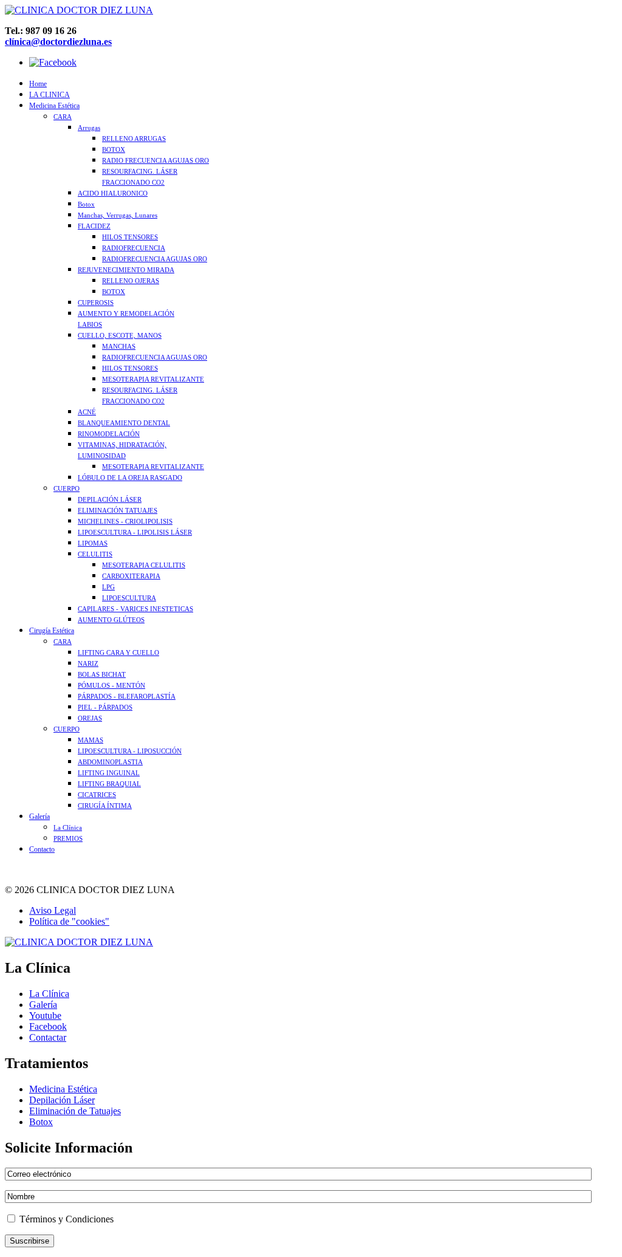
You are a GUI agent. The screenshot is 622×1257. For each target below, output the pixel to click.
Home (38, 84)
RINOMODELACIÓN (109, 433)
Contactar (47, 1037)
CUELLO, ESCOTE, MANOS (120, 335)
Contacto (42, 849)
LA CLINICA (49, 95)
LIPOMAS (93, 543)
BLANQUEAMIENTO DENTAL (124, 422)
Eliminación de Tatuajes (75, 1111)
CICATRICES (97, 794)
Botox (86, 204)
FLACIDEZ (94, 226)
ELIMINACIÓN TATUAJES (117, 510)
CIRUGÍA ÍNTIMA (105, 805)
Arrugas (89, 127)
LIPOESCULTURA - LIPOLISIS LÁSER (135, 532)
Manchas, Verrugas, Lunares (117, 215)
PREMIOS (68, 838)
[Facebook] (53, 62)
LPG (108, 587)
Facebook (48, 1026)
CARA (62, 116)
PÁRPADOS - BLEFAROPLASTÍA (127, 696)
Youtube (45, 1015)
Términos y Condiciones (65, 1219)
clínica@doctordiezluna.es (58, 41)
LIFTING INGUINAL (109, 772)
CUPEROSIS (96, 302)
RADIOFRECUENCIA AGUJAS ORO (154, 258)
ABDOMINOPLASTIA (110, 762)
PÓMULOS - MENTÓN (111, 685)
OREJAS (90, 718)
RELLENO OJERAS (130, 280)
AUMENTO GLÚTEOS (111, 619)
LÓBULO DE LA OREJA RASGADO (130, 477)
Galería (39, 816)
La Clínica (67, 827)
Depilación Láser (62, 1100)
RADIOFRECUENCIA (133, 248)
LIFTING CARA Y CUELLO (118, 652)
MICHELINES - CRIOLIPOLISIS (125, 521)
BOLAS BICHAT (102, 674)
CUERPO (66, 488)
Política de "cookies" (69, 921)
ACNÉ (87, 412)
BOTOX (113, 149)
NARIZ (88, 663)
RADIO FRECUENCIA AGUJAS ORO (155, 160)
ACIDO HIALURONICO (113, 193)
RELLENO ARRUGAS (134, 138)
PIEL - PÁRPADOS (105, 707)
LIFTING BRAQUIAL (109, 783)
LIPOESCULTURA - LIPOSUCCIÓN (130, 751)
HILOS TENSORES (130, 237)
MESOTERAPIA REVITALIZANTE (153, 379)
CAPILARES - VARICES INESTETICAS (135, 608)
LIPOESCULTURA (129, 597)
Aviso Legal (52, 910)
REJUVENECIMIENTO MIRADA (126, 269)
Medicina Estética (54, 105)
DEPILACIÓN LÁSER (110, 499)
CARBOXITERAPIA (131, 576)
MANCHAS (118, 346)
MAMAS (90, 740)
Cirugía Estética (51, 630)
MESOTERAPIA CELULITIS (143, 565)
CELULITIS (95, 554)
